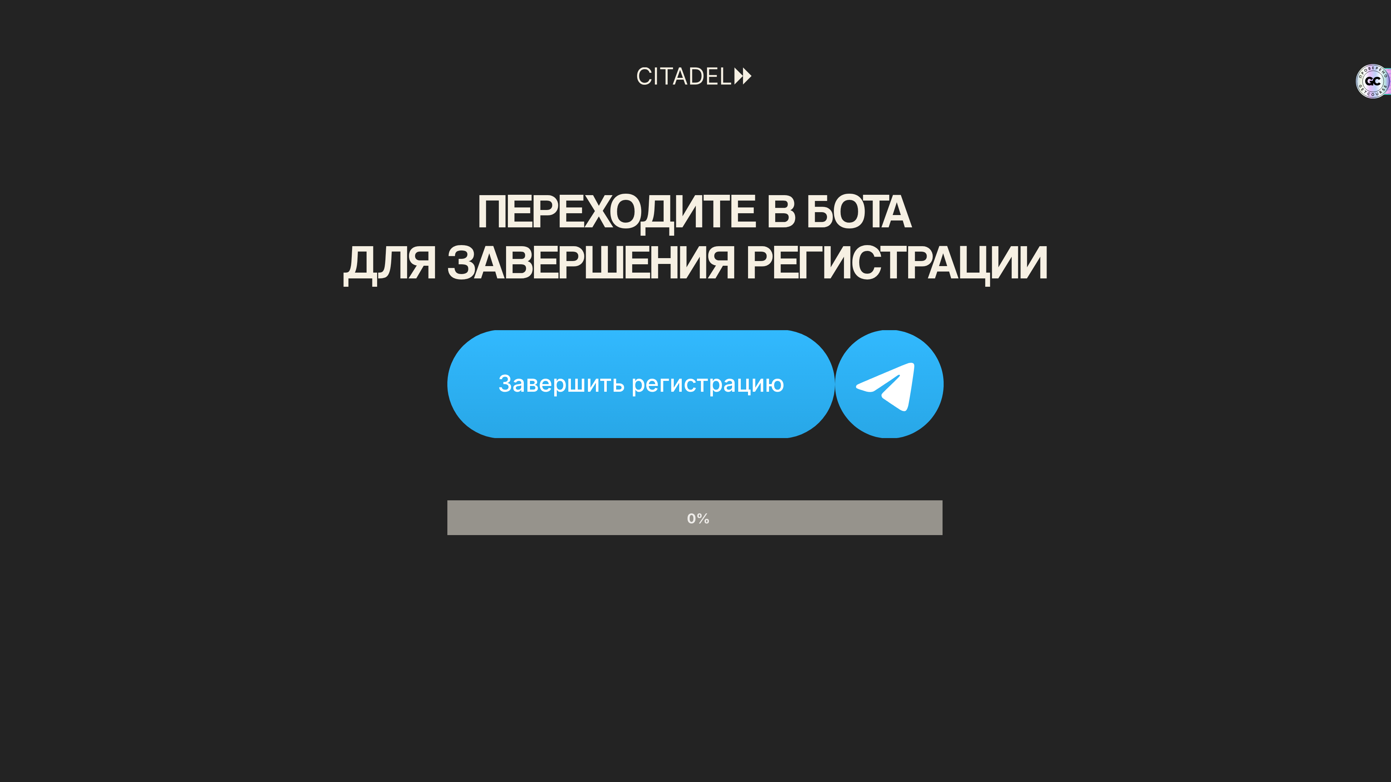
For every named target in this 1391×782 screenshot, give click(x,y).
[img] (695, 384)
